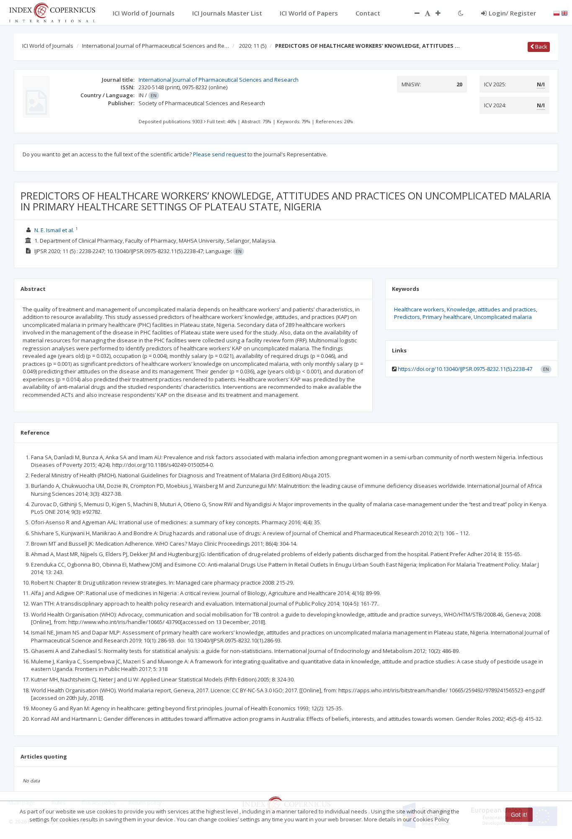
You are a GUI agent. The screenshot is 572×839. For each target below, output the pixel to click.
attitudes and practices (507, 309)
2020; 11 (252, 45)
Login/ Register (512, 13)
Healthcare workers (419, 309)
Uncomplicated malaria (503, 317)
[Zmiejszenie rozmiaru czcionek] (413, 13)
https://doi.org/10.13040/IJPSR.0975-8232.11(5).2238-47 (465, 369)
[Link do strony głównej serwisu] (52, 12)
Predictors (407, 317)
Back (540, 46)
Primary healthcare (447, 317)
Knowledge (461, 309)
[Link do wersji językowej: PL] (556, 12)
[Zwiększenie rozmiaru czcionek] (442, 13)
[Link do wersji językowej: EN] (564, 12)
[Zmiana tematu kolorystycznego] (460, 13)
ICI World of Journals (47, 45)
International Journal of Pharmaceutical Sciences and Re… (155, 45)
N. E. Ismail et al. (54, 230)
